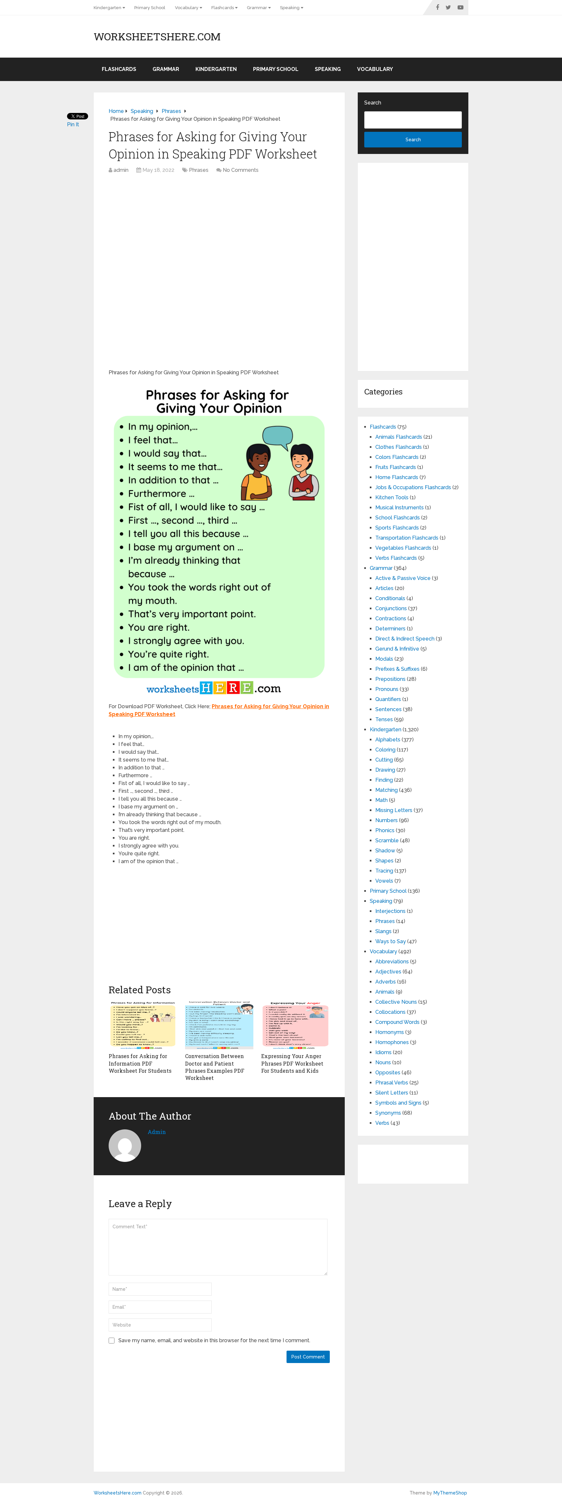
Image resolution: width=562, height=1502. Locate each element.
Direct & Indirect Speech (405, 639)
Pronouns (386, 689)
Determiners (390, 629)
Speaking (290, 7)
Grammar (257, 7)
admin (121, 170)
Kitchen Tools (391, 497)
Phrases (198, 170)
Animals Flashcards (398, 437)
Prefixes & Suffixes (397, 669)
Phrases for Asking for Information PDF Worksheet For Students (140, 1063)
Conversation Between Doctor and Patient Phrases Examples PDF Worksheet (214, 1067)
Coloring (385, 750)
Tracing (384, 871)
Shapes (384, 861)
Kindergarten (107, 7)
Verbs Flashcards (396, 558)
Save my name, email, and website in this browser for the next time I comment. (214, 1340)
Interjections (390, 911)
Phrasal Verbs (391, 1083)
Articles (384, 588)
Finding (384, 780)
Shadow (385, 850)
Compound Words (397, 1022)
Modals (384, 659)
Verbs (382, 1123)
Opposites (387, 1072)
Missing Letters (393, 810)
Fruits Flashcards (395, 467)
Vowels (384, 881)
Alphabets (387, 740)
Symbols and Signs (398, 1103)
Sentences (388, 709)
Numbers (386, 820)
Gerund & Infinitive (397, 649)
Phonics (385, 830)
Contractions (390, 618)
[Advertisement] (219, 226)
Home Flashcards (396, 477)
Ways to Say (390, 941)
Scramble (387, 840)
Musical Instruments (399, 507)
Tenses (384, 719)
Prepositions (390, 679)
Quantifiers (388, 699)
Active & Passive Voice (403, 578)
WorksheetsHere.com (157, 36)
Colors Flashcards (397, 457)
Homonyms (389, 1032)
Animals (385, 992)
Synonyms (388, 1113)
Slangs (383, 931)
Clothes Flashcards (398, 447)
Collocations (390, 1012)
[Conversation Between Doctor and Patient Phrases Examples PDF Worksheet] (219, 1024)
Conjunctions (391, 608)
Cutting (384, 760)
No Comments (241, 170)
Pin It (73, 124)
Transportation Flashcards (406, 538)
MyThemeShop (450, 1492)
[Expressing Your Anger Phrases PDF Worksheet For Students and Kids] (295, 1024)
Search (372, 103)
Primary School (149, 7)
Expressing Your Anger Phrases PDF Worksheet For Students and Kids (292, 1063)
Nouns (383, 1062)
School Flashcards (397, 518)
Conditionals (390, 598)
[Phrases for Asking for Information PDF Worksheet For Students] (143, 1024)
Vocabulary (186, 7)
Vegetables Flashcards (403, 548)
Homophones (392, 1042)
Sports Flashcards (397, 528)
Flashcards (222, 7)
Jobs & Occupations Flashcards (413, 487)
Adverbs (385, 982)
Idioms (383, 1052)
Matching (386, 790)
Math (381, 800)
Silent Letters (391, 1093)
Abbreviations (392, 961)
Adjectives (388, 972)
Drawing (385, 770)
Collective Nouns (396, 1002)
